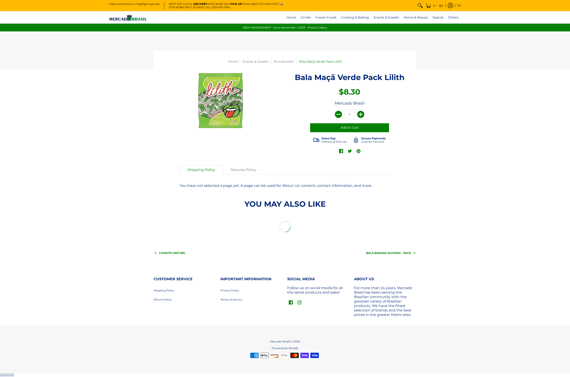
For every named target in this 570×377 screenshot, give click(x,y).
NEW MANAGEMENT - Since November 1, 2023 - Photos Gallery (285, 27)
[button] (434, 5)
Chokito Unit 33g (172, 253)
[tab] (201, 170)
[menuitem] (420, 5)
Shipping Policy (164, 290)
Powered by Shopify (285, 348)
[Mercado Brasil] (128, 17)
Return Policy (163, 299)
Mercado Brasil (349, 103)
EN (459, 5)
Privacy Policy (229, 290)
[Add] (360, 114)
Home (233, 62)
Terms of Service (231, 299)
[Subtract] (338, 114)
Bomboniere (283, 62)
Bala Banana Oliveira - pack (388, 253)
